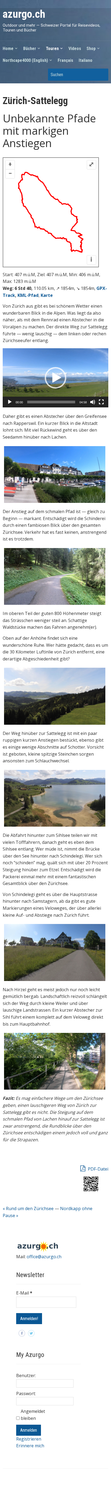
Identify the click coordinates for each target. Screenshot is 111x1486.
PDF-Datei (97, 1169)
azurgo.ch (24, 14)
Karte (47, 295)
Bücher (29, 48)
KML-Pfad (28, 295)
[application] (55, 377)
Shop (91, 48)
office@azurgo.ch (44, 1257)
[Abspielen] (9, 402)
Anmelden (28, 1430)
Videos (74, 48)
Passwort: (26, 1393)
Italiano (85, 60)
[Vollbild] (101, 402)
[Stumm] (92, 402)
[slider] (51, 402)
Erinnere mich (30, 1446)
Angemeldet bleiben (33, 1414)
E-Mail (24, 1293)
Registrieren (28, 1439)
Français (65, 60)
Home (8, 48)
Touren (52, 48)
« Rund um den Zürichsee (28, 1208)
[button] (55, 378)
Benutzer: (26, 1375)
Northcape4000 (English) (25, 60)
